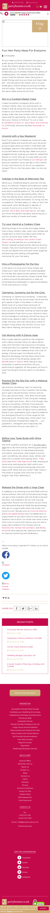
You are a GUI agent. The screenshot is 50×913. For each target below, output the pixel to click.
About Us (25, 767)
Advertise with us (25, 764)
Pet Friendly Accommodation (25, 736)
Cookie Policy (25, 794)
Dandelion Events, (12, 123)
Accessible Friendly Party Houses (25, 709)
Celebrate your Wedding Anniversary (25, 712)
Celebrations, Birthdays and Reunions (25, 715)
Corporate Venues (25, 721)
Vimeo (24, 872)
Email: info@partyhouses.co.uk (25, 822)
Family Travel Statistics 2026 (20, 647)
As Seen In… (25, 770)
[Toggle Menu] (46, 7)
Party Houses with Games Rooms (25, 733)
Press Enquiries (25, 826)
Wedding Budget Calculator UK (21, 655)
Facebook (26, 858)
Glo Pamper (37, 160)
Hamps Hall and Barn (25, 528)
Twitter (25, 862)
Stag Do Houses (25, 742)
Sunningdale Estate (15, 514)
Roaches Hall (8, 528)
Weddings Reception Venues (25, 749)
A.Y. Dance (18, 362)
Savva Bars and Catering (21, 211)
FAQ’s (25, 779)
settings (10, 911)
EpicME (5, 362)
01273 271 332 (18, 2)
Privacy (25, 785)
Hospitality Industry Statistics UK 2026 (24, 638)
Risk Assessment (25, 797)
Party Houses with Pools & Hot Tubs (25, 730)
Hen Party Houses (25, 739)
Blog (25, 773)
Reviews (25, 782)
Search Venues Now (25, 693)
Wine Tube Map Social (21, 461)
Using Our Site (25, 791)
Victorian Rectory (38, 511)
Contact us (25, 776)
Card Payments (25, 800)
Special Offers (25, 761)
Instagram (26, 877)
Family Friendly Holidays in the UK (25, 724)
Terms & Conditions (25, 788)
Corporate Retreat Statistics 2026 (22, 629)
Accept (43, 908)
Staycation (25, 745)
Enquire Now (33, 2)
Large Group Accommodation (25, 727)
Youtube (25, 867)
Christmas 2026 (25, 718)
